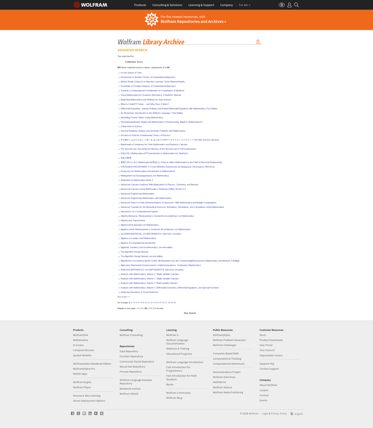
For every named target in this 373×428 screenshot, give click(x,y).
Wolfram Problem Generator (229, 340)
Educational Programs (179, 354)
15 (160, 302)
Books (169, 384)
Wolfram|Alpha (221, 335)
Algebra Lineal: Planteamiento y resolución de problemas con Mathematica (155, 229)
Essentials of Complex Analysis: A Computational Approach (148, 86)
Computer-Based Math (226, 353)
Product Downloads (271, 340)
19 (172, 302)
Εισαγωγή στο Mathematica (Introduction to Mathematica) (148, 171)
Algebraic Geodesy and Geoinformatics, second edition (147, 247)
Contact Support (269, 368)
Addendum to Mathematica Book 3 (137, 180)
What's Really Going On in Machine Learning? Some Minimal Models (153, 81)
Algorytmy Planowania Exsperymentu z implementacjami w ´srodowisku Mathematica (161, 265)
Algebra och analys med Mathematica (138, 238)
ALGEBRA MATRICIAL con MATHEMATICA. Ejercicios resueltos (151, 234)
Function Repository (131, 356)
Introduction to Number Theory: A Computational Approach (148, 77)
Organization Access (271, 355)
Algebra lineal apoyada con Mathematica (140, 225)
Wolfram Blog (174, 398)
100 (150, 308)
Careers (264, 390)
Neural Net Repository (132, 366)
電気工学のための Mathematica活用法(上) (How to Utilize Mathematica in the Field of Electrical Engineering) (171, 162)
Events (263, 400)
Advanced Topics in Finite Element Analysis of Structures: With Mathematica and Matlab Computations (168, 202)
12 (151, 302)
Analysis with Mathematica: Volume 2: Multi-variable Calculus (149, 283)
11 (149, 302)
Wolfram (254, 413)
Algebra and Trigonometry (133, 220)
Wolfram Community (178, 392)
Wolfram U (172, 335)
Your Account (267, 350)
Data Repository (129, 351)
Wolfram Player (82, 387)
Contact (264, 395)
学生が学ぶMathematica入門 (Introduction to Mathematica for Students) (154, 153)
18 (169, 302)
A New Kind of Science (131, 126)
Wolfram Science (222, 387)
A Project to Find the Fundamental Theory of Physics (145, 135)
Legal (265, 413)
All (155, 308)
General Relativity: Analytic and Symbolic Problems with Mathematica (153, 131)
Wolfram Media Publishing (228, 392)
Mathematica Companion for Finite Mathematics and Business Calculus (154, 144)
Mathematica (80, 340)
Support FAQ (267, 363)
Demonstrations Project (227, 372)
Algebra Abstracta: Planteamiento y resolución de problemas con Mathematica (157, 216)
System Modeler (82, 355)
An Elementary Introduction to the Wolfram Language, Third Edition (152, 113)
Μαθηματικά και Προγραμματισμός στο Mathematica (145, 175)
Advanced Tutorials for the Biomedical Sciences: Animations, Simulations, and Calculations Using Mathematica (172, 207)
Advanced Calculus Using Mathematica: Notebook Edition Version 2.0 (153, 189)
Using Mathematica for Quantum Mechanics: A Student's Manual (151, 95)
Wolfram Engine (82, 382)
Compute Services (83, 350)
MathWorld (219, 382)
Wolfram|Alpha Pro (84, 368)
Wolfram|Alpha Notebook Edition (92, 363)
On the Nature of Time (131, 73)
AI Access (78, 345)
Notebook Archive (130, 388)
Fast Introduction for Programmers (178, 368)
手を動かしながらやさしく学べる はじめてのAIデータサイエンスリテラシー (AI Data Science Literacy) (170, 140)
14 (157, 302)
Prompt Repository (131, 371)
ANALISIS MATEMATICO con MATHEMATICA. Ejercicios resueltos (152, 269)
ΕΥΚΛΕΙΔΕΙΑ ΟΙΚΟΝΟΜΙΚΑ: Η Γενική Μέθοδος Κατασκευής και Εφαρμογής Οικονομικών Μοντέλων (168, 167)
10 (146, 302)
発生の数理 (126, 158)
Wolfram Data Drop (224, 377)
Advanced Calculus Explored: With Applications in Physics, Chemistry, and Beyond (159, 184)
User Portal (266, 345)
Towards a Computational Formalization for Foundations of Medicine (152, 90)
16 (163, 302)
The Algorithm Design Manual (134, 252)
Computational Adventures (229, 363)
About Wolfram (268, 385)
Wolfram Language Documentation (177, 341)
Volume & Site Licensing (86, 395)
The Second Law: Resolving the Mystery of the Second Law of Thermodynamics (158, 149)
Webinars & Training (177, 348)
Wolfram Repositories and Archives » (193, 21)
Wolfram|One (80, 335)
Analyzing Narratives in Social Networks (139, 292)
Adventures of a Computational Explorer (139, 211)
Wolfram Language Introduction (184, 362)
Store (263, 335)
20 (175, 302)
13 (154, 302)
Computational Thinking (227, 358)
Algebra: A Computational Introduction (138, 243)
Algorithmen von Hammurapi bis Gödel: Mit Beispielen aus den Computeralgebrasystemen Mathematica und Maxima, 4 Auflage (180, 261)
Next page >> (124, 297)
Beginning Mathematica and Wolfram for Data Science (146, 99)
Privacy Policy (279, 413)
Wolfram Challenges (224, 345)
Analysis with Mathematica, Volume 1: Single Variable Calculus (150, 274)
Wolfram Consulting (131, 335)
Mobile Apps (80, 373)
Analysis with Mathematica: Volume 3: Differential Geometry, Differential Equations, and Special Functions (170, 287)
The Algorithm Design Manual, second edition (142, 256)
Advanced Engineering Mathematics (137, 193)
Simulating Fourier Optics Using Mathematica (142, 117)
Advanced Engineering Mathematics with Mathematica (146, 198)
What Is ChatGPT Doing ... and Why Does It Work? (145, 104)
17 (166, 302)
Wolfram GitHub (129, 393)
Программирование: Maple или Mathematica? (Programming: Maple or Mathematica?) (162, 122)
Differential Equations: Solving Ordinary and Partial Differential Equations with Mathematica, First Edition (169, 108)
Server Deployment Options (89, 400)
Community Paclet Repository (137, 361)
